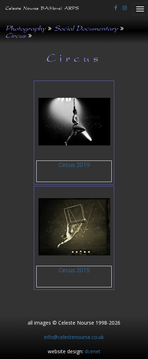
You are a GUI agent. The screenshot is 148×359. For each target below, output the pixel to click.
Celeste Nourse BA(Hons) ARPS (42, 9)
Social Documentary (86, 29)
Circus (15, 36)
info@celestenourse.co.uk (74, 337)
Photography (25, 29)
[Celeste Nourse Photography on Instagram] (124, 7)
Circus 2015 (74, 270)
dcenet (93, 351)
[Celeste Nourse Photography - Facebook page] (115, 7)
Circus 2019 (74, 164)
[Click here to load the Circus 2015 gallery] (74, 226)
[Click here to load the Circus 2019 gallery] (74, 121)
